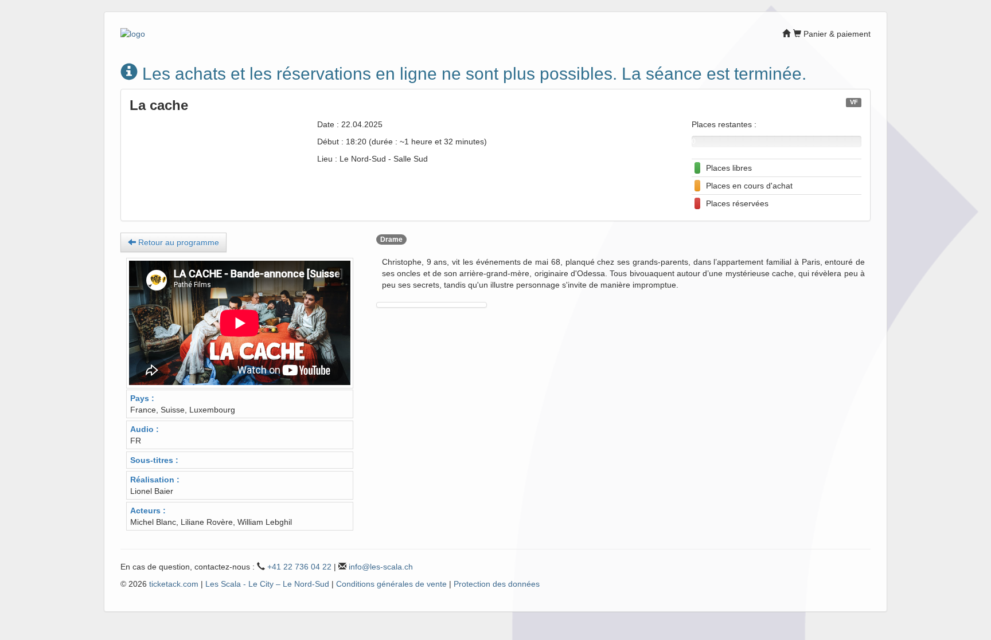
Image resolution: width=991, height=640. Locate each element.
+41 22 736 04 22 (299, 566)
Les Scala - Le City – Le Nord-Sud (267, 583)
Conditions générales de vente (391, 583)
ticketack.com (173, 583)
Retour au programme (177, 242)
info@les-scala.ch (381, 566)
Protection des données (497, 583)
